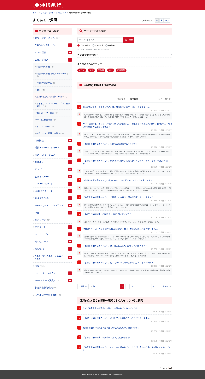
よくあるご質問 (47, 13)
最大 (167, 21)
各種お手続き (61, 13)
